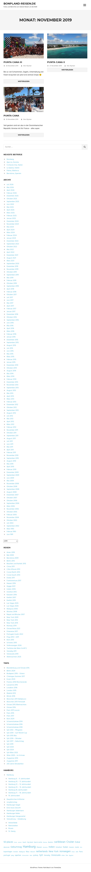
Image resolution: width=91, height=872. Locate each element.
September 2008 (13, 489)
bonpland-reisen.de (20, 3)
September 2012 (13, 410)
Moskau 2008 (12, 611)
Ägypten (71, 855)
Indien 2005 (11, 589)
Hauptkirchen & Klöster (15, 799)
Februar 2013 (11, 401)
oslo (77, 852)
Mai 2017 (10, 303)
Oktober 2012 (12, 407)
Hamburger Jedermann (15, 810)
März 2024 (11, 232)
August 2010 (11, 461)
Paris (81, 851)
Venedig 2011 (11, 651)
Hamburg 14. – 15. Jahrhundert (19, 787)
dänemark (7, 847)
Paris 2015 (10, 713)
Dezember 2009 (13, 472)
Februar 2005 (12, 514)
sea (31, 855)
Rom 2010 (10, 639)
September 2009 (13, 475)
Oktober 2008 (12, 486)
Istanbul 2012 (12, 591)
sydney (35, 855)
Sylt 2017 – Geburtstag (15, 741)
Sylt (41, 855)
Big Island (30, 842)
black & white (38, 842)
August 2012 (11, 413)
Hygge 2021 (11, 586)
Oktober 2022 (12, 246)
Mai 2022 (10, 249)
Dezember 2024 (13, 221)
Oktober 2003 (12, 520)
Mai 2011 (10, 447)
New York (53, 851)
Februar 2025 (12, 215)
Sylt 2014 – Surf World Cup (17, 732)
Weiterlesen (23, 81)
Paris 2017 (10, 715)
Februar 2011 (11, 452)
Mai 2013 (10, 393)
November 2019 (12, 269)
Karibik (77, 847)
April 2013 (10, 396)
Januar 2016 (11, 337)
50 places (8, 842)
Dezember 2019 (12, 266)
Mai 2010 (10, 464)
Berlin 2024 (11, 670)
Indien (52, 847)
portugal (7, 855)
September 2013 (13, 387)
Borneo (45, 842)
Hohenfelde (12, 822)
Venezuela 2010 (12, 654)
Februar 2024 (12, 235)
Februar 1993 (11, 531)
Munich (32, 852)
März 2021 (10, 260)
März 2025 (11, 212)
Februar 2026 (12, 193)
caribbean (59, 842)
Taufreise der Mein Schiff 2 (17, 648)
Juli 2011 (10, 441)
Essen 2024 (11, 679)
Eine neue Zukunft (14, 807)
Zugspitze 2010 (12, 758)
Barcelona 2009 (12, 558)
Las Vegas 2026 (12, 606)
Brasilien (50, 842)
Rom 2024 (10, 718)
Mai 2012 (10, 418)
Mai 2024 (10, 227)
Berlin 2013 (11, 561)
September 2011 (12, 435)
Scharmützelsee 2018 (15, 727)
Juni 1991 (10, 534)
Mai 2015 (10, 354)
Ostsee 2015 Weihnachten (16, 704)
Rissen (10, 828)
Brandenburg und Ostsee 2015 (18, 668)
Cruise (70, 842)
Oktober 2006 (12, 500)
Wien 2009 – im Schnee (16, 755)
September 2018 (13, 286)
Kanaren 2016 (12, 594)
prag (12, 855)
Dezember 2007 (12, 494)
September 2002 (13, 526)
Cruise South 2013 (13, 575)
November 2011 (12, 430)
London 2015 (11, 690)
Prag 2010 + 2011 (13, 637)
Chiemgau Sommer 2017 (16, 676)
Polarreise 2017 (12, 631)
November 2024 (13, 224)
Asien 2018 (11, 552)
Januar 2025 (11, 218)
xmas (63, 855)
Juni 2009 (10, 478)
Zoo (67, 855)
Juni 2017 (10, 300)
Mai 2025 (10, 207)
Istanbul (59, 847)
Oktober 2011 (11, 432)
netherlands (42, 851)
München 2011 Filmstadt (16, 701)
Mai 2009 (10, 480)
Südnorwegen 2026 (14, 645)
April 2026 (10, 190)
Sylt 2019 (10, 744)
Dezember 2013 (12, 382)
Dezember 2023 (12, 241)
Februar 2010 (11, 469)
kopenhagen (8, 851)
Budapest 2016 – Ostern (16, 673)
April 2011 (10, 449)
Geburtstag (16, 847)
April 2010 (10, 466)
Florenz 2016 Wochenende (17, 682)
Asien (15, 842)
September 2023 (13, 243)
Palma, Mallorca (13, 170)
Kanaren (71, 847)
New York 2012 (12, 620)
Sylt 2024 (10, 749)
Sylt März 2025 (12, 752)
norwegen (65, 851)
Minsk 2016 (11, 696)
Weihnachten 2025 (14, 656)
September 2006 (13, 503)
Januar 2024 (11, 238)
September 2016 (13, 320)
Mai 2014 (10, 373)
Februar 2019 (11, 280)
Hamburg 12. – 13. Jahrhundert (19, 784)
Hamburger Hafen (13, 813)
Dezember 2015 (12, 339)
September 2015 (13, 342)
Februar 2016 (11, 334)
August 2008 (12, 492)
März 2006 (11, 506)
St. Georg (11, 831)
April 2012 (10, 421)
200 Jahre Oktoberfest (15, 763)
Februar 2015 (11, 359)
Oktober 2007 (12, 497)
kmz (81, 847)
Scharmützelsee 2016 (14, 724)
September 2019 (13, 274)
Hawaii (39, 847)
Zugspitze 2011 (12, 761)
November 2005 (13, 509)
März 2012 (10, 424)
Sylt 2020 (10, 747)
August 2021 (11, 258)
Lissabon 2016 (12, 687)
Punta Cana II (56, 62)
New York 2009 (12, 617)
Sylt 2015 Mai (12, 735)
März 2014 (10, 376)
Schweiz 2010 (12, 642)
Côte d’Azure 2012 (13, 569)
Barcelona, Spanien (14, 173)
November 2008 (13, 483)
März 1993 (10, 528)
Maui (27, 851)
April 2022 (10, 252)
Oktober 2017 (12, 294)
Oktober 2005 (12, 511)
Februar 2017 (11, 308)
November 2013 (12, 384)
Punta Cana (11, 115)
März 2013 (10, 399)
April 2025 (10, 210)
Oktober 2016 (12, 317)
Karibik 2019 (11, 600)
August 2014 (11, 370)
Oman (73, 852)
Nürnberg (10, 159)
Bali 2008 (10, 555)
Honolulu (45, 847)
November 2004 (13, 517)
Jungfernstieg (12, 802)
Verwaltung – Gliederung (16, 819)
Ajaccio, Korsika (13, 162)
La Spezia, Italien (13, 167)
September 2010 (13, 458)
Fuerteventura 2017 (14, 580)
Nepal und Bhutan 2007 (16, 614)
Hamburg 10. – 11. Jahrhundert (19, 781)
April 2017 (10, 306)
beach (24, 842)
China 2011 (11, 566)
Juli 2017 (10, 297)
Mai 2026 (10, 187)
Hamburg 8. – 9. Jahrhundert (19, 778)
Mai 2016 (10, 325)
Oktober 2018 (12, 283)
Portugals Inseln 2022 (15, 634)
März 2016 (10, 331)
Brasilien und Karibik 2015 (16, 563)
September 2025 (13, 201)
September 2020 (13, 263)
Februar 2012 (11, 427)
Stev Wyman (27, 66)
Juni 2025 (10, 204)
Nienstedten (13, 825)
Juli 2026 (10, 184)
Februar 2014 (11, 379)
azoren (20, 842)
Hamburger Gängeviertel (16, 816)
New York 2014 (12, 623)
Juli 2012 (10, 416)
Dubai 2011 (11, 577)
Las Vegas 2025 (12, 603)
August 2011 (11, 438)
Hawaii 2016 (11, 583)
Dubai (77, 842)
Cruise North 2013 (13, 572)
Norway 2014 (12, 625)
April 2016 (10, 328)
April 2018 (10, 289)
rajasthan (18, 855)
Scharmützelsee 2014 (15, 721)
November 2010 (12, 455)
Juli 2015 (10, 348)
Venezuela (55, 855)
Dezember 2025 (12, 195)
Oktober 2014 (12, 368)
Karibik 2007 (11, 597)
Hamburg (10, 775)
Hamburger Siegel (13, 805)
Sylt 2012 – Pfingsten (14, 730)
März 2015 (10, 356)
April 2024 (10, 229)
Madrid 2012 (11, 693)
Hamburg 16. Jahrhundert (17, 790)
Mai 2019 (10, 277)
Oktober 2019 (12, 272)
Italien (65, 847)
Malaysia (22, 852)
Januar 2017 (11, 311)
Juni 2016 (10, 322)
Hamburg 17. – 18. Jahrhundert (19, 792)
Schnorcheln (25, 855)
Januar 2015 (11, 362)
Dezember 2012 (12, 404)
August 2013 (11, 390)
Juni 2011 (10, 444)
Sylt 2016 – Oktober (14, 738)
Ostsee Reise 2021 (13, 628)
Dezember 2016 (12, 314)
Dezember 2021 (12, 255)
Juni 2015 (10, 351)
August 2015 (11, 345)
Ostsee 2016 (11, 707)
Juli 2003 (10, 523)
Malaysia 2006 (12, 608)
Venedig (47, 855)
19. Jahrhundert (14, 795)
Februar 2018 (11, 291)
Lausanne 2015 (12, 685)
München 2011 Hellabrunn (16, 699)
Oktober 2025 (12, 198)
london (15, 852)
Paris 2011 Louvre (13, 710)
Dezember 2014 (12, 365)
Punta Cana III (13, 62)
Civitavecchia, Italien (15, 165)
